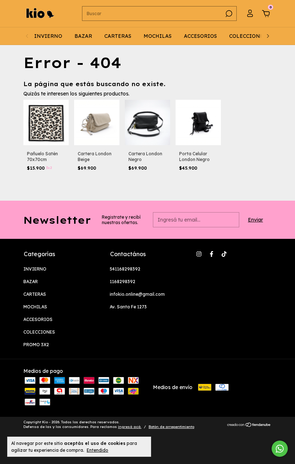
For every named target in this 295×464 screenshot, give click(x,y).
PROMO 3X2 (36, 344)
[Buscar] (228, 13)
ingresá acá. (129, 426)
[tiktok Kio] (224, 254)
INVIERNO (48, 36)
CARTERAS (117, 36)
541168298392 (125, 269)
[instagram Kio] (199, 254)
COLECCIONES (247, 36)
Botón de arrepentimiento (171, 426)
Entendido (97, 450)
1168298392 (122, 281)
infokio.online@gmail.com (137, 294)
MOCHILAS (158, 36)
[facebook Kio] (211, 254)
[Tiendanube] (249, 425)
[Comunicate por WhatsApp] (280, 449)
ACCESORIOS (200, 36)
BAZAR (83, 36)
